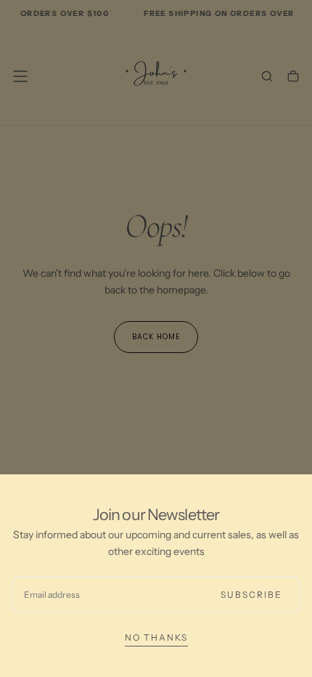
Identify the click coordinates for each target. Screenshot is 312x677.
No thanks (156, 637)
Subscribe (251, 594)
